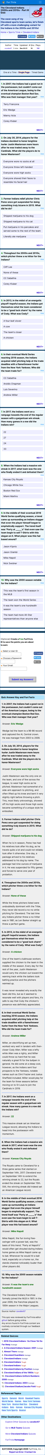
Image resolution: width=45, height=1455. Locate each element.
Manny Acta (9, 115)
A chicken (8, 337)
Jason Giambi (10, 552)
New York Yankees (31, 1401)
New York (6, 1404)
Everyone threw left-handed (18, 167)
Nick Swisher (10, 563)
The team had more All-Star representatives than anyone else (20, 617)
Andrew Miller (10, 395)
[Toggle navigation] (40, 2)
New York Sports (10, 1410)
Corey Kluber (10, 121)
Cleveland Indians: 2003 (16, 1383)
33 (4, 449)
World (21, 1398)
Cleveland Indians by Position (18, 1369)
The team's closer (12, 332)
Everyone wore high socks (17, 172)
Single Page (24, 72)
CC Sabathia (9, 278)
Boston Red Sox (11, 490)
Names (18, 1401)
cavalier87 (8, 48)
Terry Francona (11, 104)
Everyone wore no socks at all (18, 161)
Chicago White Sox (13, 485)
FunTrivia (15, 1440)
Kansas (19, 1407)
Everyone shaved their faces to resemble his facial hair (19, 180)
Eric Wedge (9, 110)
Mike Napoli (9, 557)
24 (4, 443)
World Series (7, 1401)
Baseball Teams (32, 1398)
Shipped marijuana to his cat (18, 221)
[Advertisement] (22, 60)
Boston (22, 1410)
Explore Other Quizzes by (22, 1422)
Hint (42, 97)
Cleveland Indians (12, 1358)
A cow (6, 326)
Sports (5, 1398)
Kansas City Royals (13, 479)
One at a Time (9, 72)
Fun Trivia (10, 2)
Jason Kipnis (10, 546)
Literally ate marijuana (14, 236)
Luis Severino (10, 389)
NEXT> (40, 130)
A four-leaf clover (12, 321)
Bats (12, 1407)
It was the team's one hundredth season (20, 607)
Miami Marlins (10, 496)
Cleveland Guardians (14, 1355)
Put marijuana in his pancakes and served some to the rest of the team (22, 229)
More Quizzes (20, 1434)
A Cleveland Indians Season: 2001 (20, 1348)
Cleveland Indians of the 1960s (19, 1372)
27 (4, 437)
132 (38, 48)
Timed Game (37, 72)
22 (4, 432)
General (13, 1398)
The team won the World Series (19, 600)
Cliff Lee (7, 267)
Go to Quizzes (17, 1428)
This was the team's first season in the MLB (21, 592)
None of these (10, 272)
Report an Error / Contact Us (22, 1452)
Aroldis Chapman (12, 383)
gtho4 (4, 1320)
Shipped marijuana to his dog (18, 216)
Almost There (10, 1351)
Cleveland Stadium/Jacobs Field (20, 1386)
